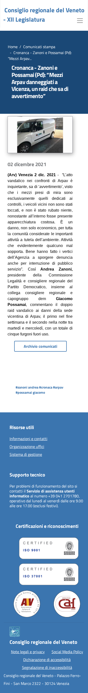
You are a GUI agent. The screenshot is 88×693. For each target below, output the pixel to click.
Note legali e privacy (28, 652)
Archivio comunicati (40, 346)
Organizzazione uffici (27, 446)
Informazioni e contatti (28, 439)
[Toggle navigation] (80, 20)
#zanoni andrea (27, 387)
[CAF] (67, 604)
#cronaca (45, 387)
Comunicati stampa (39, 47)
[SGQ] (47, 547)
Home (13, 47)
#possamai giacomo (30, 392)
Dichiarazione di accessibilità (47, 660)
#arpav (58, 387)
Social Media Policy (67, 652)
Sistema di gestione (26, 454)
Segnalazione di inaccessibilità (47, 667)
